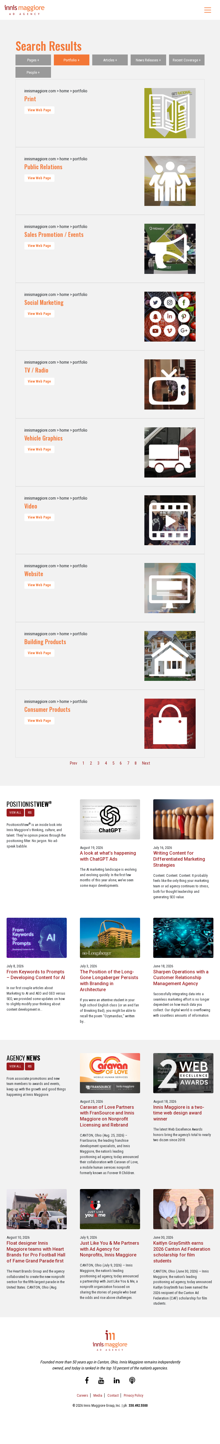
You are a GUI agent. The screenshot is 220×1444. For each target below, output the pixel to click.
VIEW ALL (15, 812)
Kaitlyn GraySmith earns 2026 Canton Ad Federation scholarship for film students (181, 1252)
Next (146, 763)
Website (33, 573)
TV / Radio (36, 370)
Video (30, 506)
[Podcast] (132, 1381)
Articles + (110, 60)
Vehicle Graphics (43, 438)
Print (30, 98)
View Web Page (39, 110)
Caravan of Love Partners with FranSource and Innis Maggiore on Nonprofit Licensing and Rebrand (107, 1116)
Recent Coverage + (187, 60)
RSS (30, 812)
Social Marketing (44, 302)
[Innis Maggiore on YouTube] (101, 1381)
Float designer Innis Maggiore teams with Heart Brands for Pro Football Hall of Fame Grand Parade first (36, 1252)
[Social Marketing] (170, 317)
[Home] (25, 9)
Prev (73, 763)
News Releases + (148, 60)
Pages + (33, 60)
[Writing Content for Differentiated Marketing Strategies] (183, 819)
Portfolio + (72, 60)
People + (33, 72)
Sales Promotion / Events (54, 234)
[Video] (170, 520)
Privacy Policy (133, 1395)
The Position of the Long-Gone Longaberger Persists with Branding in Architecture (109, 980)
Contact (113, 1395)
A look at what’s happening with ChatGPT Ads (108, 856)
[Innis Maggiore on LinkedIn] (116, 1381)
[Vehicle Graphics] (170, 452)
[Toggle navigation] (207, 10)
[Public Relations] (170, 181)
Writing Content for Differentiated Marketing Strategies (179, 859)
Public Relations (43, 166)
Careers (82, 1395)
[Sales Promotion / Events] (170, 249)
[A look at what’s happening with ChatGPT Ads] (110, 819)
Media (97, 1395)
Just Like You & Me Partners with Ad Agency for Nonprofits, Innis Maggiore (109, 1249)
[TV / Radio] (170, 384)
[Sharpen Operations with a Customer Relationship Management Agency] (183, 937)
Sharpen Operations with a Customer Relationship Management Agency (181, 978)
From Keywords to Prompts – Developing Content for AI (36, 975)
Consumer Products (47, 709)
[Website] (170, 588)
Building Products (45, 641)
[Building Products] (170, 656)
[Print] (170, 113)
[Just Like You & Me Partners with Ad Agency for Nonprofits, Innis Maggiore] (110, 1209)
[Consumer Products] (170, 724)
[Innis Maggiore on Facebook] (86, 1381)
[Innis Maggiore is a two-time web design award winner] (183, 1073)
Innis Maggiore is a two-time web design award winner (178, 1113)
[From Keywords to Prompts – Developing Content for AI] (37, 937)
